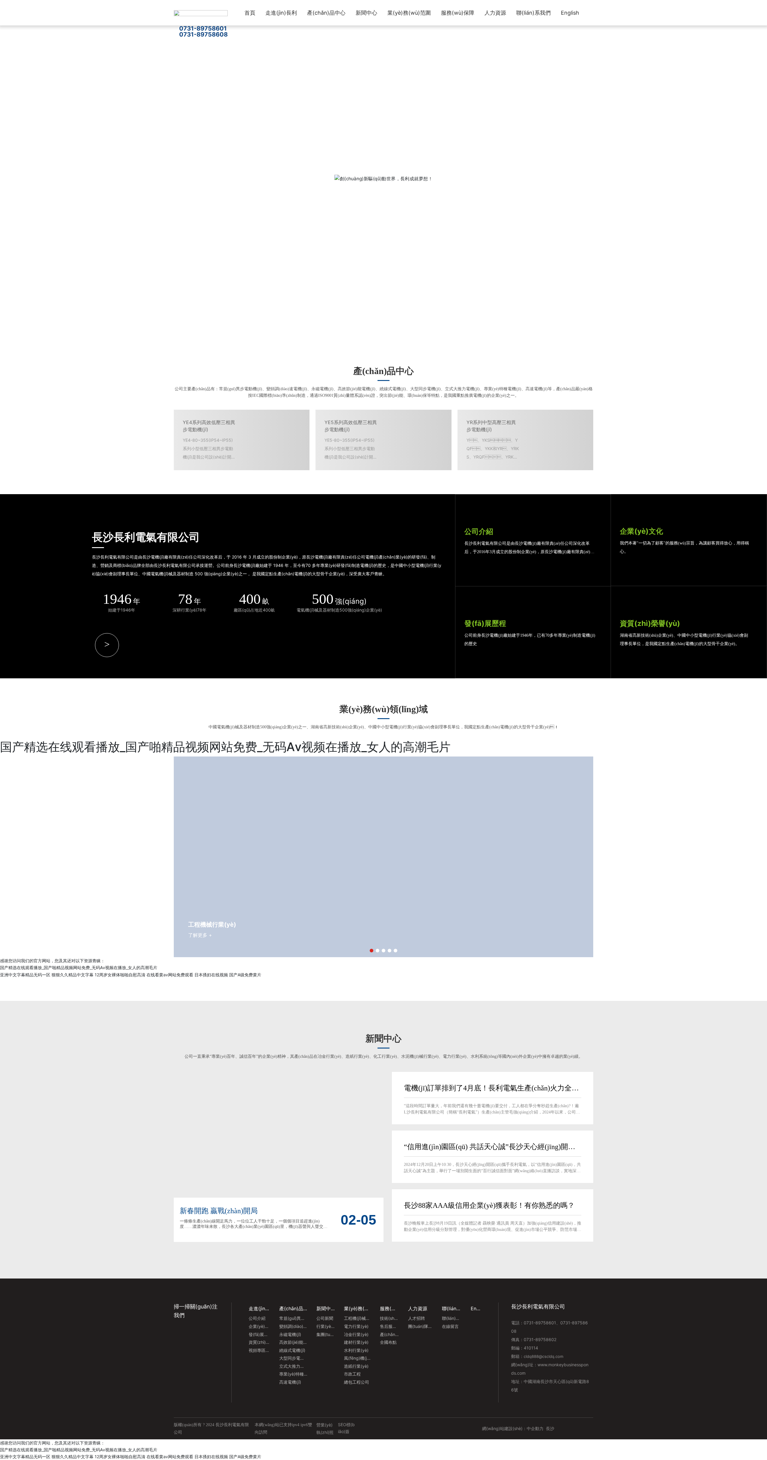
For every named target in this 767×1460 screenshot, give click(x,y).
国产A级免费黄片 (245, 1456)
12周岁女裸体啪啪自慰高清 (120, 1456)
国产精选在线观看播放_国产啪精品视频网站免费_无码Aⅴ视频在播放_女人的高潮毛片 (78, 1449)
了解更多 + (198, 217)
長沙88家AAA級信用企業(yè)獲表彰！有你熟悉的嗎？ (489, 1205)
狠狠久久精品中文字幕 (72, 1456)
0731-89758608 (203, 34)
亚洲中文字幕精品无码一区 (25, 1456)
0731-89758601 (203, 28)
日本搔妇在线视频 (211, 1456)
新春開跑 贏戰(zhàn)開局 (219, 1211)
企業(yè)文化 (641, 531)
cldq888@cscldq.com (543, 1356)
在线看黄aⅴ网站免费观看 (170, 1456)
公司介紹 (478, 531)
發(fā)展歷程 (485, 623)
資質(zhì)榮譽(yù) (650, 623)
